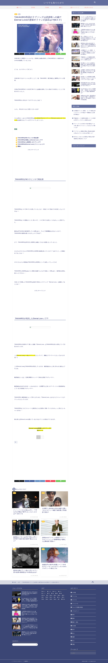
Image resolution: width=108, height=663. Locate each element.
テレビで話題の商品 (77, 607)
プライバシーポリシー (17, 661)
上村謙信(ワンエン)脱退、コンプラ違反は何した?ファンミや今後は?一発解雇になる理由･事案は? (85, 112)
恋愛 (47, 597)
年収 (55, 595)
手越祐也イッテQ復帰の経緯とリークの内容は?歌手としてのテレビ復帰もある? (85, 119)
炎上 (61, 7)
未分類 (74, 625)
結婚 (55, 599)
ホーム (20, 7)
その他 (74, 592)
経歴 (51, 599)
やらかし (55, 591)
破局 (47, 599)
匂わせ (44, 595)
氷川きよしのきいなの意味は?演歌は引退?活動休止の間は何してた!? (84, 137)
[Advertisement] (40, 161)
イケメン (44, 593)
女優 (51, 595)
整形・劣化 (75, 622)
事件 (73, 614)
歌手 (16, 14)
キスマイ (74, 599)
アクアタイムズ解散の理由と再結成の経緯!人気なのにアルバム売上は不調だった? (84, 132)
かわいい (44, 591)
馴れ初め (63, 599)
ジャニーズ (75, 603)
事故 (57, 593)
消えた (59, 597)
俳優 (61, 593)
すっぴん (49, 591)
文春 (51, 597)
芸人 (73, 640)
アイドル (74, 596)
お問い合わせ (89, 7)
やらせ (60, 591)
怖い (43, 597)
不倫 (53, 593)
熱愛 (48, 7)
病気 (43, 599)
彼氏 (63, 595)
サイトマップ (75, 7)
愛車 (73, 618)
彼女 (59, 595)
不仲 (49, 593)
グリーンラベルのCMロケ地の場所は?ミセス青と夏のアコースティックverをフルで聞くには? (84, 125)
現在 (63, 597)
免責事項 (26, 661)
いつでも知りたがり (54, 2)
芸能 (34, 7)
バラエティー (75, 611)
